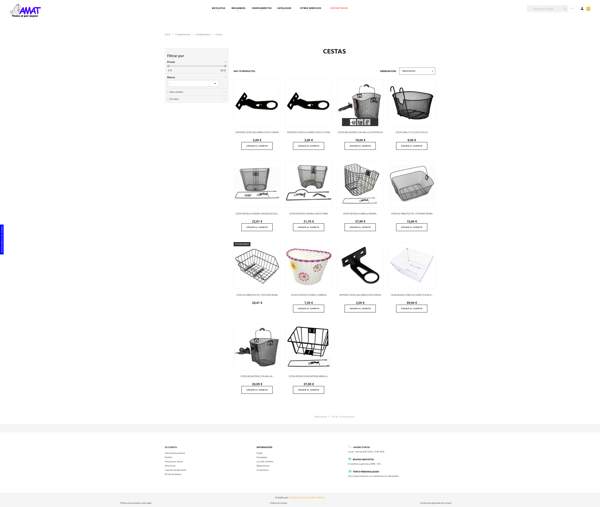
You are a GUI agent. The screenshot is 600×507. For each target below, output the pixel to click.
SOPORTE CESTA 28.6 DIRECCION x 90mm (360, 295)
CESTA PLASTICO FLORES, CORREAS (308, 295)
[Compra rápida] (588, 8)
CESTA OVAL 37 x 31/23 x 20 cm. (412, 132)
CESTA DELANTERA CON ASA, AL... (257, 376)
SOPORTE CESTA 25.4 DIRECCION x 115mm (308, 132)
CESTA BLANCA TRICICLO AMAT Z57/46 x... (412, 295)
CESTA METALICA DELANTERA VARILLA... (308, 376)
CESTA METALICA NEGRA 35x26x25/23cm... (257, 213)
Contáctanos (339, 8)
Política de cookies (278, 503)
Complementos (262, 8)
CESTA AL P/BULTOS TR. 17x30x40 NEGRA (411, 213)
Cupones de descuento (175, 470)
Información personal (175, 453)
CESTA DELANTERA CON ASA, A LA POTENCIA (360, 132)
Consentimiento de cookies (1, 239)
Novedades (262, 457)
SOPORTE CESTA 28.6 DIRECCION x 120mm (257, 132)
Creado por (300, 497)
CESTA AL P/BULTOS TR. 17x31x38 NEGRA (257, 295)
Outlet (259, 453)
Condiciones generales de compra (435, 503)
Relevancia (418, 71)
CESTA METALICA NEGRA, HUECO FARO (308, 213)
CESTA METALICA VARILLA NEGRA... (360, 213)
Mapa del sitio (263, 465)
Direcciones (170, 465)
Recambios (238, 8)
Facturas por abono (174, 461)
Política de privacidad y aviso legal (135, 503)
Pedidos (168, 457)
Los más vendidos (265, 461)
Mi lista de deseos (173, 474)
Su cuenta (171, 447)
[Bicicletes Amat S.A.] (25, 10)
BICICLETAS (218, 8)
